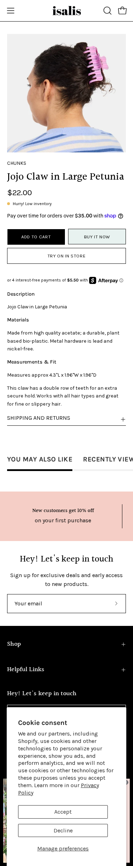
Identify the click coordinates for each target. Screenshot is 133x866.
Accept (63, 811)
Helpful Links (25, 669)
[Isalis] (66, 10)
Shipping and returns (38, 417)
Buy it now (97, 236)
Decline (63, 830)
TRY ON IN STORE (67, 255)
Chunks (16, 163)
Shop (14, 644)
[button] (107, 11)
